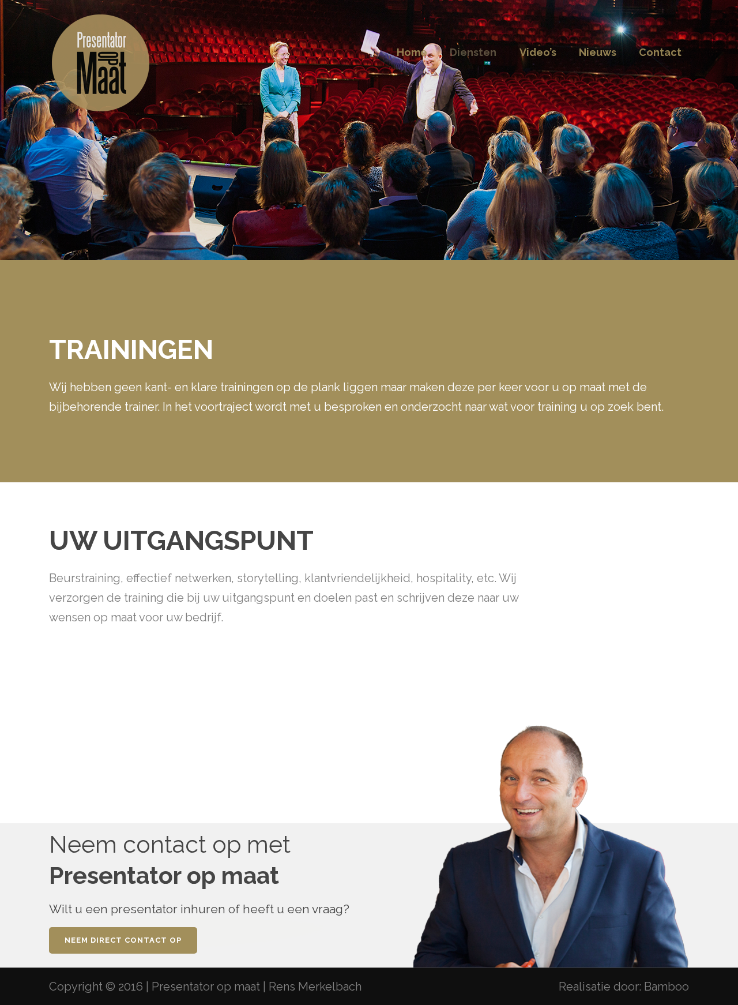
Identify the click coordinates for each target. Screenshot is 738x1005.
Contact (660, 52)
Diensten (473, 52)
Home (412, 52)
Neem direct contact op (123, 940)
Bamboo (666, 986)
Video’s (537, 52)
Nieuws (597, 52)
